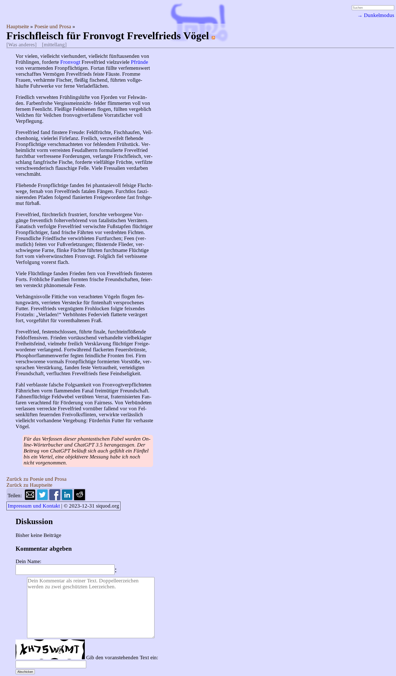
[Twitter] (43, 498)
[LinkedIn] (68, 498)
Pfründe (139, 62)
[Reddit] (79, 498)
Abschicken (25, 671)
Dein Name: (28, 561)
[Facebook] (55, 498)
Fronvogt (70, 62)
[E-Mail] (31, 498)
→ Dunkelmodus (375, 15)
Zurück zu (36, 479)
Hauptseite (18, 26)
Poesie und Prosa (53, 26)
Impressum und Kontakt (34, 506)
